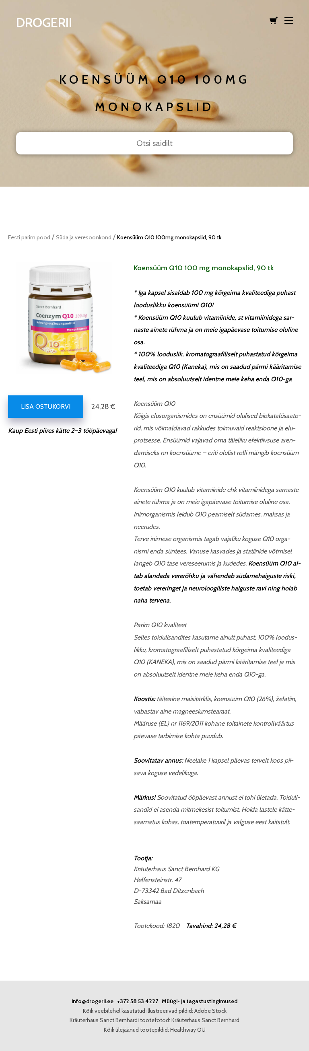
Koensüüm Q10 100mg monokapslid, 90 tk (169, 237)
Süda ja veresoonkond (83, 237)
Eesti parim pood (29, 237)
